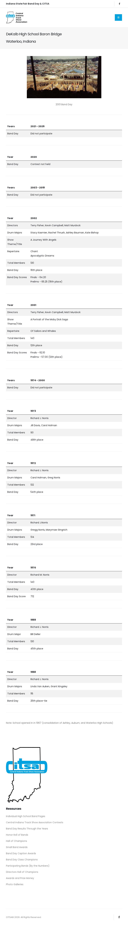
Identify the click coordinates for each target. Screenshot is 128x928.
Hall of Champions (16, 841)
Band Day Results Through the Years (27, 828)
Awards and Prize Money (20, 878)
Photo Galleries (14, 884)
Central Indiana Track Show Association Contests (34, 822)
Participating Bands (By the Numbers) (28, 865)
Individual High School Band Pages (25, 816)
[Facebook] (119, 4)
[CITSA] (26, 773)
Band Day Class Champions (22, 859)
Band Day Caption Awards (21, 853)
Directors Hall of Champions (22, 872)
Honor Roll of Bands (17, 834)
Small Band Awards (17, 847)
